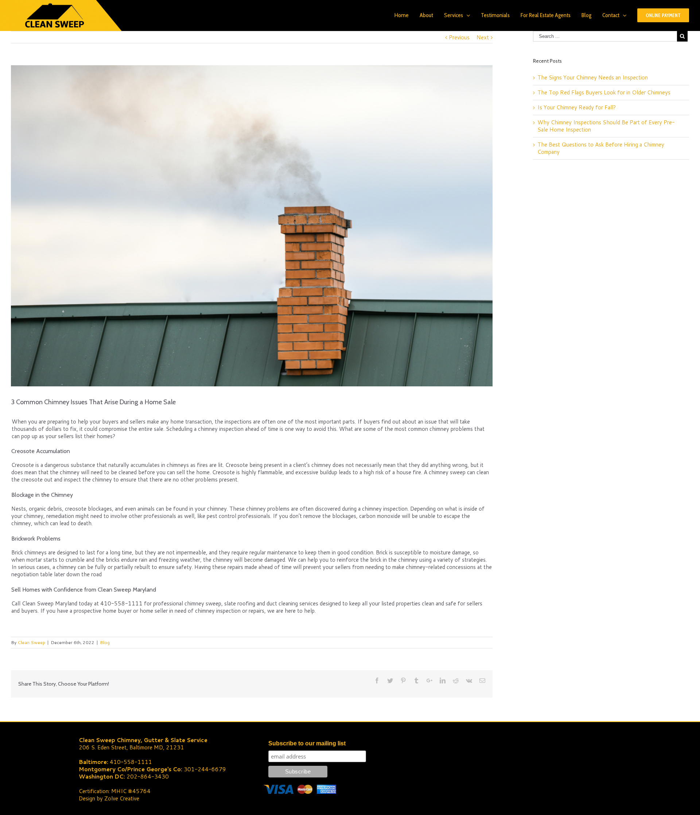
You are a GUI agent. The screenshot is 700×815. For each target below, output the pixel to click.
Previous (459, 37)
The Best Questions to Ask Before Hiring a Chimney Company (600, 148)
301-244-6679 (205, 769)
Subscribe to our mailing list (307, 743)
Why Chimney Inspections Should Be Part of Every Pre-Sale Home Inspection (606, 125)
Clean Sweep (31, 642)
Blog (105, 642)
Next (483, 37)
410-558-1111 (131, 762)
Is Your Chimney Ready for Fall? (576, 107)
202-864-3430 (148, 776)
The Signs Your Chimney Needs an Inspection (592, 77)
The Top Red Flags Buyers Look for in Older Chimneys (603, 92)
